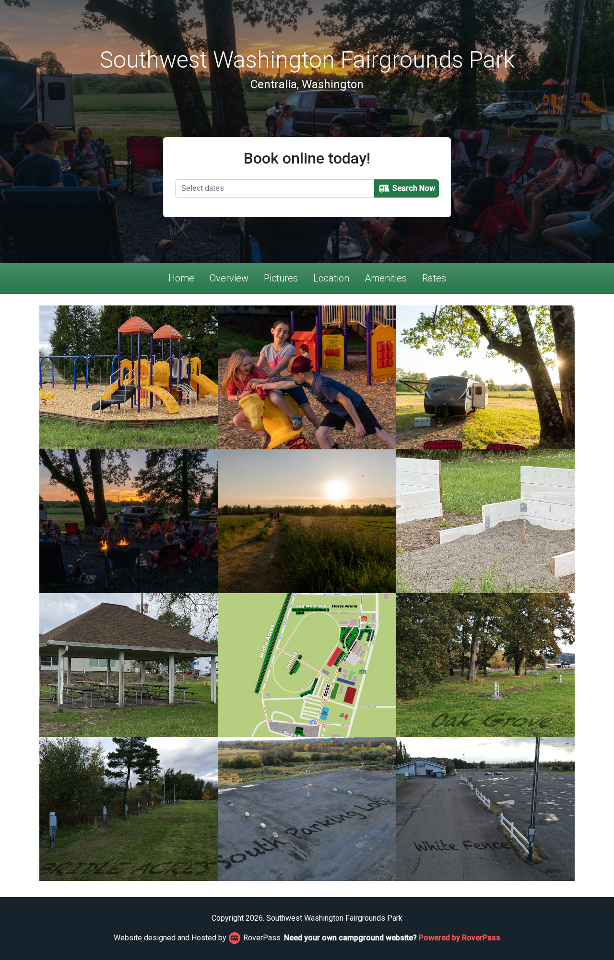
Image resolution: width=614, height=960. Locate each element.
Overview (229, 278)
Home (181, 278)
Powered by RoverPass (459, 937)
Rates (434, 278)
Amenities (386, 278)
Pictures (281, 278)
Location (331, 278)
